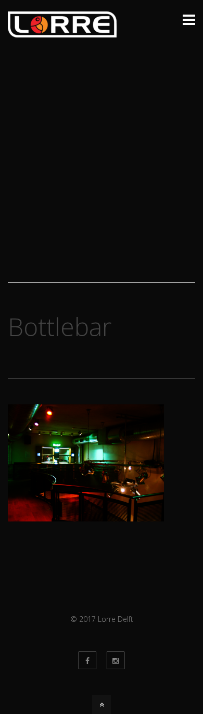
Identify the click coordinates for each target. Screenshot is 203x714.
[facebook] (87, 660)
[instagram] (115, 660)
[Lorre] (62, 31)
